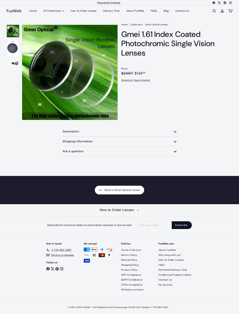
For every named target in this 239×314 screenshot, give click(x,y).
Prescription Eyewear (108, 2)
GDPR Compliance (131, 279)
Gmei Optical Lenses (156, 24)
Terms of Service (131, 250)
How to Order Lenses (119, 210)
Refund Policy (129, 260)
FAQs (154, 11)
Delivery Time (111, 11)
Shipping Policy (130, 265)
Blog (166, 11)
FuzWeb (14, 11)
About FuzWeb (135, 11)
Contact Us (182, 11)
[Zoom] (70, 72)
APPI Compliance (131, 274)
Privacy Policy (129, 269)
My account (166, 284)
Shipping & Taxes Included (135, 80)
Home (33, 11)
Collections (136, 24)
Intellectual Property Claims (175, 274)
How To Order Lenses (84, 11)
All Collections (52, 11)
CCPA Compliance (132, 284)
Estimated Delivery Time (173, 269)
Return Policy (129, 255)
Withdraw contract (132, 289)
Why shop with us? (170, 255)
